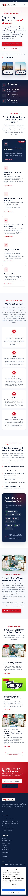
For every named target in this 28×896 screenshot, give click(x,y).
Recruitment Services (7, 830)
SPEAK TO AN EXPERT (10, 786)
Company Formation (6, 825)
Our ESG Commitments (7, 840)
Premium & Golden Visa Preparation (10, 823)
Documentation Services (7, 828)
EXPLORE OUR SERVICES (10, 48)
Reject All (14, 887)
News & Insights (5, 852)
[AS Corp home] (9, 5)
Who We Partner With (7, 849)
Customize (13, 884)
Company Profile (6, 843)
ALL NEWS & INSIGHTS (13, 754)
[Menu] (24, 4)
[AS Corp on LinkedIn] (16, 1)
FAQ (3, 854)
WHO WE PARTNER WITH (11, 610)
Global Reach (5, 847)
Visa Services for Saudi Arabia (9, 819)
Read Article (7, 673)
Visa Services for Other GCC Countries (11, 821)
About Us (4, 838)
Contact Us (4, 856)
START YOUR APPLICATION (11, 44)
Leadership (4, 845)
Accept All (14, 890)
